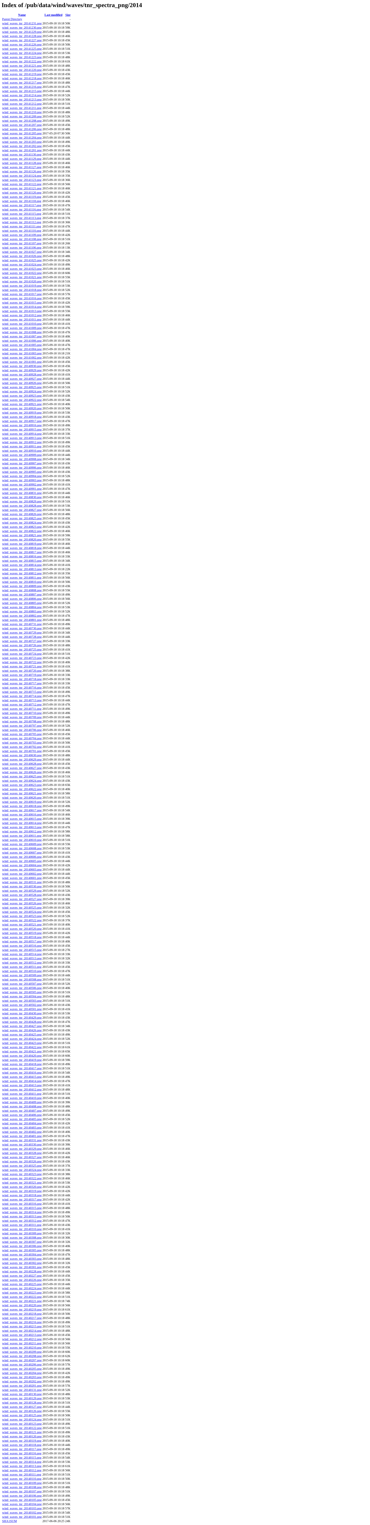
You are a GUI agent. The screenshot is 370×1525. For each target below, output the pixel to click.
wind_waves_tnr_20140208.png (22, 1356)
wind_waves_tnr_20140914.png (22, 433)
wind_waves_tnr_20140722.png (22, 662)
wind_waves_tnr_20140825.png (22, 518)
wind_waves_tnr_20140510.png (22, 971)
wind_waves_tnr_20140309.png (22, 1233)
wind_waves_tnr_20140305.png (22, 1250)
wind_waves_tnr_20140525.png (22, 907)
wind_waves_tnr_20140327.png (22, 1157)
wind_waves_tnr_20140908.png (22, 459)
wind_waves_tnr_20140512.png (22, 962)
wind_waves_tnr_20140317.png (22, 1199)
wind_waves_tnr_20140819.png (22, 543)
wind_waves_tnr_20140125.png (22, 1415)
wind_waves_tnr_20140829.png (22, 501)
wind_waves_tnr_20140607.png (22, 852)
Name (22, 15)
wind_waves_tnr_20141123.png (21, 180)
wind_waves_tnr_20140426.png (22, 1030)
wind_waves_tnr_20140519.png (22, 933)
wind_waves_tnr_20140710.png (22, 713)
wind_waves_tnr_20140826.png (22, 514)
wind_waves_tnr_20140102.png (22, 1512)
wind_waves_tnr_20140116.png (21, 1453)
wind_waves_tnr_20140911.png (21, 446)
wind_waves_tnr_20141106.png (21, 247)
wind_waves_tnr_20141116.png (21, 209)
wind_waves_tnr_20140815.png (22, 560)
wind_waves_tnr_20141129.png (21, 158)
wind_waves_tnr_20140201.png (22, 1385)
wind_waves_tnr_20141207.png (22, 125)
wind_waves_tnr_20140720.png (22, 670)
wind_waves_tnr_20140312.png (22, 1220)
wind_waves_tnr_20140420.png (22, 1055)
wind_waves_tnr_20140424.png (22, 1038)
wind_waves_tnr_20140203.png (22, 1377)
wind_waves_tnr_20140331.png (22, 1140)
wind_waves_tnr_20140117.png (21, 1449)
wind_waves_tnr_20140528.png (22, 895)
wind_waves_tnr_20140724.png (22, 653)
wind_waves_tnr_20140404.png (22, 1123)
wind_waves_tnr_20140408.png (22, 1106)
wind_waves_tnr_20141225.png (22, 48)
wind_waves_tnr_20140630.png (22, 755)
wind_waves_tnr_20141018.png (22, 290)
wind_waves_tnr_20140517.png (22, 941)
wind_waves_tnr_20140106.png (22, 1495)
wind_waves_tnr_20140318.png (22, 1195)
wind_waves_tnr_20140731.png (22, 624)
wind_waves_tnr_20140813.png (22, 569)
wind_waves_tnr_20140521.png (22, 924)
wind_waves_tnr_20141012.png (22, 315)
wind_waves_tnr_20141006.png (22, 340)
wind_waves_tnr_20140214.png (22, 1330)
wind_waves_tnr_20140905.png (22, 471)
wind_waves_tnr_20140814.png (22, 565)
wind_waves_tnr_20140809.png (22, 586)
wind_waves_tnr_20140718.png (22, 679)
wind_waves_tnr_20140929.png (22, 370)
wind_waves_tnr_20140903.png (22, 480)
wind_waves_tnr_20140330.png (22, 1144)
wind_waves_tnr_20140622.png (22, 789)
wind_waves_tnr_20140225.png (22, 1284)
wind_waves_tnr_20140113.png (21, 1466)
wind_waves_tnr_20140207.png (22, 1360)
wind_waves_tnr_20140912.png (22, 442)
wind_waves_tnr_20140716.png (22, 687)
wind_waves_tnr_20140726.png (22, 645)
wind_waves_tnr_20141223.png (22, 57)
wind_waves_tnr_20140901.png (22, 488)
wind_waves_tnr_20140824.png (22, 522)
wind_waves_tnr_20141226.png (22, 44)
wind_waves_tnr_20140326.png (22, 1161)
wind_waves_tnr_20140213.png (22, 1335)
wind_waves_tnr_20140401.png (22, 1136)
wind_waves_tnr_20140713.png (22, 700)
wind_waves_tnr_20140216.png (22, 1322)
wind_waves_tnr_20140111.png (21, 1474)
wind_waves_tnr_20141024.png (22, 264)
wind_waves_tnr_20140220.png (22, 1305)
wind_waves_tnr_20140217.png (22, 1318)
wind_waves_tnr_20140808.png (22, 590)
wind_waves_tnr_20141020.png (22, 281)
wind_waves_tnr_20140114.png (21, 1461)
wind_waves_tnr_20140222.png (22, 1296)
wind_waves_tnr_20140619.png (22, 801)
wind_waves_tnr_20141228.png (22, 36)
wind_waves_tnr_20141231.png (22, 23)
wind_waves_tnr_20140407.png (22, 1110)
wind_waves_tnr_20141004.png (22, 349)
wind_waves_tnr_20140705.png (22, 734)
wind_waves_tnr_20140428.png (22, 1021)
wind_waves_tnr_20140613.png (22, 827)
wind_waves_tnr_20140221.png (22, 1301)
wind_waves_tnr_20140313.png (22, 1216)
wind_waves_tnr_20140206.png (22, 1364)
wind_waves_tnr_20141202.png (22, 146)
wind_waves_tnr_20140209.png (22, 1351)
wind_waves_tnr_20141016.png (22, 298)
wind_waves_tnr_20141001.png (22, 361)
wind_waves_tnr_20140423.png (22, 1043)
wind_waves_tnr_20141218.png (22, 78)
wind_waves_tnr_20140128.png (22, 1402)
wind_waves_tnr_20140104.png (22, 1504)
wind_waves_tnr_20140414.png (22, 1081)
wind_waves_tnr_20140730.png (22, 628)
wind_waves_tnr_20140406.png (22, 1115)
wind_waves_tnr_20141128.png (21, 163)
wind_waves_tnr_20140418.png (22, 1064)
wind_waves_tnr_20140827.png (22, 510)
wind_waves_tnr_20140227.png (22, 1275)
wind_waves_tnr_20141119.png (21, 196)
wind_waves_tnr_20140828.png (22, 505)
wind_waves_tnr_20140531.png (22, 882)
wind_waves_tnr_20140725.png (22, 649)
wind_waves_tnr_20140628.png (22, 763)
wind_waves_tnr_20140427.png (22, 1026)
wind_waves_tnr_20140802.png (22, 615)
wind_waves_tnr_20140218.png (22, 1313)
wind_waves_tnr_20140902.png (22, 484)
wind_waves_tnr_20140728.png (22, 636)
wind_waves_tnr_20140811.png (21, 577)
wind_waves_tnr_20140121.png (22, 1432)
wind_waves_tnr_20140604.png (22, 865)
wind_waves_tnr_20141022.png (22, 273)
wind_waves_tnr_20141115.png (21, 213)
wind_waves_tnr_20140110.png (21, 1478)
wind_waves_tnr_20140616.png (22, 814)
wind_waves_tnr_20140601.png (22, 878)
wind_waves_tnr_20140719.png (22, 675)
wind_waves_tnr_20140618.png (22, 806)
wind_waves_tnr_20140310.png (22, 1229)
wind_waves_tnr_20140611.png (21, 835)
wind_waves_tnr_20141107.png (21, 243)
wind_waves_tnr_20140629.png (22, 759)
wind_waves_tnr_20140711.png (21, 708)
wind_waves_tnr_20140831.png (22, 493)
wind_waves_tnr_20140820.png (22, 539)
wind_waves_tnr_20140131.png (22, 1390)
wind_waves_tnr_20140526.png (22, 903)
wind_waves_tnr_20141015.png (22, 302)
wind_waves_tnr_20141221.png (22, 65)
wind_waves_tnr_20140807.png (22, 594)
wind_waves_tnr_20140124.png (22, 1419)
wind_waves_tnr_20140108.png (22, 1487)
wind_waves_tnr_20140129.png (22, 1398)
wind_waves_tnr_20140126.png (22, 1411)
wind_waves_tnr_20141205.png (22, 133)
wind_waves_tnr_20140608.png (22, 848)
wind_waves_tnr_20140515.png (22, 950)
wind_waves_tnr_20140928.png (22, 374)
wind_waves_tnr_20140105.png (22, 1500)
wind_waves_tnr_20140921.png (22, 404)
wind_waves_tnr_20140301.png (22, 1267)
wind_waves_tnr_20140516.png (22, 945)
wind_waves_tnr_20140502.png (22, 1005)
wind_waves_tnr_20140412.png (22, 1089)
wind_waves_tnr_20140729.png (22, 632)
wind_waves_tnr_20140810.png (22, 581)
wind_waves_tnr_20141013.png (22, 311)
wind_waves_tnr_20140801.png (22, 620)
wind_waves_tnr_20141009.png (22, 328)
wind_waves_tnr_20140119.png (21, 1440)
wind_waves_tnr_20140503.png (22, 1000)
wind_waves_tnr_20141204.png (22, 137)
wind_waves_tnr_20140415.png (22, 1076)
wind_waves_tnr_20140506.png (22, 988)
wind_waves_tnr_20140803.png (22, 611)
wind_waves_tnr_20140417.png (22, 1068)
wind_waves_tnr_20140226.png (22, 1280)
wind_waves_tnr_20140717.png (22, 683)
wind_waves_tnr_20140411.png (21, 1093)
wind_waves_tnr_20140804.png (22, 607)
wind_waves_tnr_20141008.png (22, 332)
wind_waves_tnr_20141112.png (21, 222)
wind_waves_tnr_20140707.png (22, 725)
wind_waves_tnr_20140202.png (22, 1381)
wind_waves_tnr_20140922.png (22, 400)
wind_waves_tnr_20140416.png (22, 1072)
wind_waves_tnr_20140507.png (22, 983)
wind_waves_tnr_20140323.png (22, 1174)
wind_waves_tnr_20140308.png (22, 1237)
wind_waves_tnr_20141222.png (22, 61)
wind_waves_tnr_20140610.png (22, 840)
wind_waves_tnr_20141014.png (22, 306)
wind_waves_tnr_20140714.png (22, 696)
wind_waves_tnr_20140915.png (22, 429)
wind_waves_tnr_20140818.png (22, 548)
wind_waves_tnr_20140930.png (22, 366)
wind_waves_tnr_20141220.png (22, 70)
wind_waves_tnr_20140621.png (22, 793)
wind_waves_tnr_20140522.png (22, 920)
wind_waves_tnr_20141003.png (22, 353)
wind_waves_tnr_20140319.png (22, 1191)
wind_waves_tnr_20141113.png (21, 218)
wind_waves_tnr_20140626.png (22, 772)
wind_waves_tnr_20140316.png (22, 1203)
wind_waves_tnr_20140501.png (22, 1009)
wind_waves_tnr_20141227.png (22, 40)
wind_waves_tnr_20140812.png (22, 573)
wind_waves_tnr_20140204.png (22, 1373)
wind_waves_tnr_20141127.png (21, 167)
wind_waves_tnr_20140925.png (22, 387)
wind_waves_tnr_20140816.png (22, 556)
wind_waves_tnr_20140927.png (22, 378)
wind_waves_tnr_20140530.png (22, 886)
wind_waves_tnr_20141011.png (21, 319)
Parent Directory (12, 19)
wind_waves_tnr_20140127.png (22, 1406)
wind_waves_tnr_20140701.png (22, 751)
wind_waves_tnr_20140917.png (22, 421)
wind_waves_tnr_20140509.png (22, 975)
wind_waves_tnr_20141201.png (22, 150)
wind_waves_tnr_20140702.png (22, 746)
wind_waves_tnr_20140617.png (22, 810)
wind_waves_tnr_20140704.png (22, 738)
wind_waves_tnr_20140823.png (22, 526)
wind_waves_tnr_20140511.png (21, 966)
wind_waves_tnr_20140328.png (22, 1153)
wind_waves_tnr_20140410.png (22, 1098)
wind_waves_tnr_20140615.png (22, 818)
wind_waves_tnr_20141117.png (21, 205)
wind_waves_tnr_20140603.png (22, 869)
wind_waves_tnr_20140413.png (22, 1085)
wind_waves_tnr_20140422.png (22, 1047)
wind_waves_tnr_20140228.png (22, 1271)
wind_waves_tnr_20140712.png (22, 704)
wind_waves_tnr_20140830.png (22, 497)
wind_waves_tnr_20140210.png (22, 1347)
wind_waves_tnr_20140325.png (22, 1165)
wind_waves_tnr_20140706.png (22, 730)
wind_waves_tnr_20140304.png (22, 1254)
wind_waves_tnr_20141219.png (22, 74)
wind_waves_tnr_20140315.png (22, 1208)
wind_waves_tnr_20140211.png (21, 1343)
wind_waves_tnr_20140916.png (22, 425)
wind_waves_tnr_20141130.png (21, 154)
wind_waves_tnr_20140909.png (22, 455)
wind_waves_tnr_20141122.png (21, 184)
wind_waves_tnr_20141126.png (21, 171)
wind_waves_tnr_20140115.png (21, 1457)
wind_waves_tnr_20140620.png (22, 797)
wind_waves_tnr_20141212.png (22, 103)
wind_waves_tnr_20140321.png (22, 1182)
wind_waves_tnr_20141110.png (21, 230)
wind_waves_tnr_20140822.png (22, 531)
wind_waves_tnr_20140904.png (22, 476)
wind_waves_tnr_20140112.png (21, 1470)
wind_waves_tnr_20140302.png (22, 1263)
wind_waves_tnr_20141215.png (22, 91)
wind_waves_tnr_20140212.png (22, 1339)
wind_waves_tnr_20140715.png (22, 691)
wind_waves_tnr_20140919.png (22, 412)
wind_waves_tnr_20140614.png (22, 823)
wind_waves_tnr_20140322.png (22, 1178)
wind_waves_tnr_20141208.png (22, 120)
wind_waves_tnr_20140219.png (22, 1309)
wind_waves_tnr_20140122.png (22, 1428)
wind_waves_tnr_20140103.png (22, 1508)
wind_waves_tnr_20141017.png (22, 294)
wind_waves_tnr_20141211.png (21, 108)
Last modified (53, 15)
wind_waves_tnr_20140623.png (22, 785)
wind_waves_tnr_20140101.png (22, 1516)
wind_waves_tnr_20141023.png (22, 268)
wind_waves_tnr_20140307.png (22, 1241)
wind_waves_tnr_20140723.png (22, 658)
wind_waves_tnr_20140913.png (22, 438)
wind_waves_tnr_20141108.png (21, 239)
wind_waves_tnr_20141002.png (22, 357)
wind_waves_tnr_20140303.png (22, 1258)
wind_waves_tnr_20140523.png (22, 916)
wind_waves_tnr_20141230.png (22, 27)
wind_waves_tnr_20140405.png (22, 1119)
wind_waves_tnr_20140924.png (22, 391)
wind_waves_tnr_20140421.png (22, 1051)
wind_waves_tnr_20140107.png (22, 1491)
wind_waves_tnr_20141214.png (22, 95)
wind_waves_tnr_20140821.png (22, 535)
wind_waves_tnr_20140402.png (22, 1131)
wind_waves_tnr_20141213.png (22, 99)
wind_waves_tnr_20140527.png (22, 899)
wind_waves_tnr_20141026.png (22, 256)
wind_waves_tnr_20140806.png (22, 598)
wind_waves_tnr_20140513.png (22, 958)
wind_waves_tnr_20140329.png (22, 1148)
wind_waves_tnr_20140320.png (22, 1186)
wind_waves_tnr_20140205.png (22, 1368)
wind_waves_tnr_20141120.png (21, 192)
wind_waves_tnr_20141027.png (22, 251)
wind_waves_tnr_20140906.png (22, 467)
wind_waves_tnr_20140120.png (22, 1436)
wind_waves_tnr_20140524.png (22, 911)
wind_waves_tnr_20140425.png (22, 1034)
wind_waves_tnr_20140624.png (22, 780)
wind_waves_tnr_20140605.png (22, 861)
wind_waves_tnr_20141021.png (22, 277)
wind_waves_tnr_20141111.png (21, 226)
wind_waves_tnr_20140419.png (22, 1060)
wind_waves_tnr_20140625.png (22, 776)
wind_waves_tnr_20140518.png (22, 937)
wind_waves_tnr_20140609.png (22, 844)
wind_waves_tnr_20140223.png (22, 1292)
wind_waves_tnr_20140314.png (22, 1212)
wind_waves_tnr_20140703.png (22, 742)
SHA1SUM (9, 1521)
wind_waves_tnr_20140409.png (22, 1102)
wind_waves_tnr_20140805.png (22, 603)
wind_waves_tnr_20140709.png (22, 717)
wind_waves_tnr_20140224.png (22, 1288)
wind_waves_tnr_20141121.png (21, 188)
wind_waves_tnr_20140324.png (22, 1170)
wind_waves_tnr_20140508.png (22, 979)
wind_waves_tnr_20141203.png (22, 141)
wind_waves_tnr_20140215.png (22, 1326)
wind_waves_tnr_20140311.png (21, 1225)
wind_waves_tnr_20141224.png (22, 53)
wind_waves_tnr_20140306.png (22, 1246)
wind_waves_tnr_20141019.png (22, 285)
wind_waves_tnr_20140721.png (22, 666)
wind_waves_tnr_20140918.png (22, 416)
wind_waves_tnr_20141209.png (22, 116)
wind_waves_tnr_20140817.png (22, 552)
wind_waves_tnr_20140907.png (22, 463)
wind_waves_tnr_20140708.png (22, 721)
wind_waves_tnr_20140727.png (22, 641)
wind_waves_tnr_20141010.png (22, 323)
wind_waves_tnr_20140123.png (22, 1423)
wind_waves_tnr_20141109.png (21, 235)
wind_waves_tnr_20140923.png (22, 395)
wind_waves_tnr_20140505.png (22, 992)
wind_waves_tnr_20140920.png (22, 408)
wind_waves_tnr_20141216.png (22, 86)
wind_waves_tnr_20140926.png (22, 383)
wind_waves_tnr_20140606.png (22, 856)
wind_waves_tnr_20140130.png (22, 1394)
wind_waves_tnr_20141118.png (21, 201)
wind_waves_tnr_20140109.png (22, 1483)
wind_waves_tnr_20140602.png (22, 873)
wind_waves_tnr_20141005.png (22, 345)
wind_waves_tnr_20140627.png (22, 768)
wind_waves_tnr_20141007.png (22, 336)
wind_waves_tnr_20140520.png (22, 928)
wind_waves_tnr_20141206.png (22, 129)
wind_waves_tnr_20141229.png (22, 31)
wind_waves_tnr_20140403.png (22, 1127)
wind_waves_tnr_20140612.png (22, 831)
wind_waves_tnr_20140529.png (22, 890)
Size (68, 15)
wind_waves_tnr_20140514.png (22, 954)
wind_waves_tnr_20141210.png (22, 112)
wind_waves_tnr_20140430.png (22, 1013)
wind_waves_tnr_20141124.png (21, 175)
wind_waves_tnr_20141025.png (22, 260)
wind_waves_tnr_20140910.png (22, 450)
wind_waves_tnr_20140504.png (22, 996)
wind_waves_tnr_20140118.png (21, 1445)
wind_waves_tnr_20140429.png (22, 1017)
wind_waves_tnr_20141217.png (22, 82)
